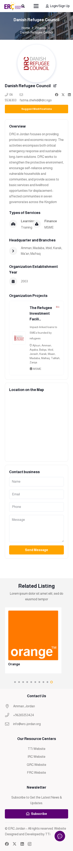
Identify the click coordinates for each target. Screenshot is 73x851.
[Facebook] (7, 844)
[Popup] (55, 86)
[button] (15, 682)
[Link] (56, 94)
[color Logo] (14, 6)
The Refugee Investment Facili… (41, 313)
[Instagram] (29, 844)
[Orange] (33, 640)
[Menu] (36, 6)
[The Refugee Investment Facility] (19, 334)
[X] (14, 844)
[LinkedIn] (22, 844)
